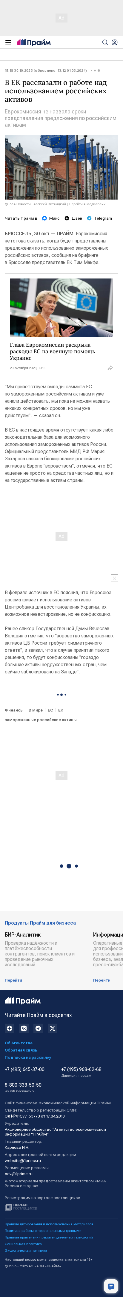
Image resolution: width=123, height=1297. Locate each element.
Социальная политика (23, 1244)
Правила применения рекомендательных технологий (49, 1237)
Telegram (103, 218)
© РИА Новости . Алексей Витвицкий (35, 204)
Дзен (77, 218)
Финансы (14, 710)
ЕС (50, 710)
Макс (54, 218)
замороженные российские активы (41, 719)
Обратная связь (21, 1050)
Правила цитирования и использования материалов (49, 1224)
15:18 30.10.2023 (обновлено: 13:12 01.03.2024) (46, 70)
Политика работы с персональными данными (43, 1231)
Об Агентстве (19, 1042)
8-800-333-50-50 (23, 1087)
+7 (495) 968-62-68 (81, 1072)
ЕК (60, 710)
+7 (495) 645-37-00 (24, 1069)
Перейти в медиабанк (87, 204)
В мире (36, 710)
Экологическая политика (26, 1250)
